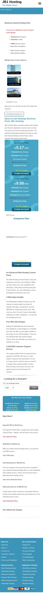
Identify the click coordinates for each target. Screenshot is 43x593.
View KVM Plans (8, 455)
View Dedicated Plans (10, 501)
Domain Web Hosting (9, 572)
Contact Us (5, 546)
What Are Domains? (9, 569)
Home (3, 10)
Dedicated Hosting (8, 566)
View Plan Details (21, 170)
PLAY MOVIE (10, 33)
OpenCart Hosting (29, 569)
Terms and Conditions (9, 555)
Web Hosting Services (9, 575)
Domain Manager (29, 546)
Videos (4, 552)
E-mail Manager (28, 552)
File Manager (27, 549)
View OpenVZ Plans (10, 437)
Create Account (14, 114)
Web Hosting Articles (9, 563)
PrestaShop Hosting (30, 566)
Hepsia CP (26, 540)
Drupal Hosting (28, 575)
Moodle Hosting (28, 579)
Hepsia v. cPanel (28, 543)
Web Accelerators (29, 555)
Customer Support (8, 549)
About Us (5, 540)
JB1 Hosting (12, 2)
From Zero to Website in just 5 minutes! (20, 30)
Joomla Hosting (28, 572)
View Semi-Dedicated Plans (12, 479)
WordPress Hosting (29, 563)
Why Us (4, 543)
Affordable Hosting (8, 579)
